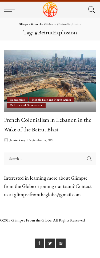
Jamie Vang (18, 140)
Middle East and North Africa (51, 100)
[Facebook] (39, 243)
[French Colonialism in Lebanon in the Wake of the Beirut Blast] (50, 81)
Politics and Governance (26, 105)
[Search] (91, 10)
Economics (17, 100)
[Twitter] (50, 243)
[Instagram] (61, 243)
